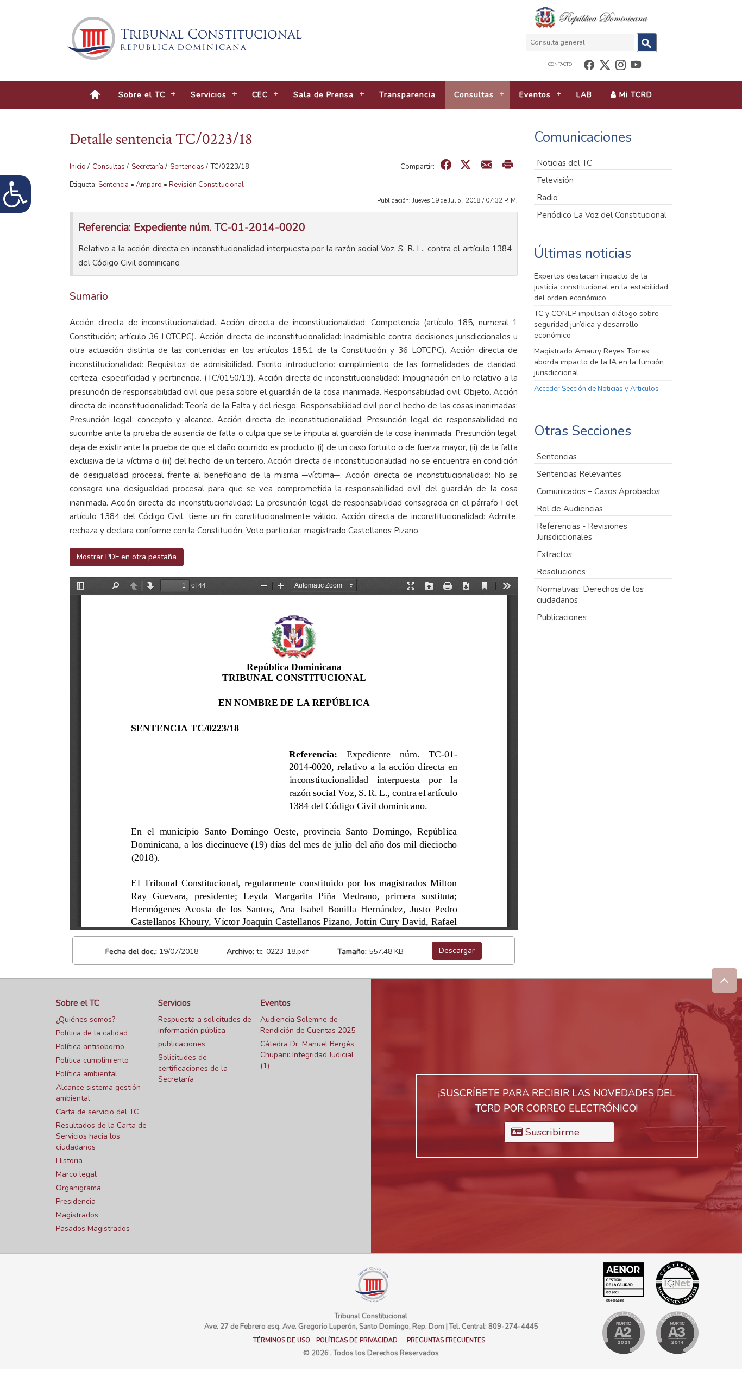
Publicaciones (562, 617)
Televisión (555, 180)
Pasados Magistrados (93, 1228)
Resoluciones (561, 571)
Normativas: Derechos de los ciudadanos (590, 594)
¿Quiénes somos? (85, 1019)
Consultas (108, 167)
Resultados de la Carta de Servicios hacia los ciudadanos (101, 1136)
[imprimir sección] (508, 165)
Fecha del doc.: (131, 951)
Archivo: (240, 951)
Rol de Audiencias (570, 508)
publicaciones (181, 1044)
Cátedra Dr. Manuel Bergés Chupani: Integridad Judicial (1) (307, 1055)
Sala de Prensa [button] (323, 95)
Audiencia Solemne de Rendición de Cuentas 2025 (307, 1024)
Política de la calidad (92, 1033)
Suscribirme (551, 1132)
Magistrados (77, 1215)
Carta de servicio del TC (97, 1112)
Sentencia (113, 185)
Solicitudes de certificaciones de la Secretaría (193, 1068)
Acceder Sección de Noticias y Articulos (596, 389)
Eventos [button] (535, 95)
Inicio (78, 167)
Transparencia (407, 95)
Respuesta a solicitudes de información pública (204, 1024)
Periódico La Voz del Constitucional (601, 215)
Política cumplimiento (92, 1060)
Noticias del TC (564, 162)
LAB (584, 95)
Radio (547, 197)
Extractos (554, 554)
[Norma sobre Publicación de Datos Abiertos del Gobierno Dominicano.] (677, 1333)
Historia (69, 1160)
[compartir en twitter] (465, 165)
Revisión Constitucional (206, 185)
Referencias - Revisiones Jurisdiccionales (582, 531)
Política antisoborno (90, 1046)
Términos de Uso (281, 1340)
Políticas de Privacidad (357, 1340)
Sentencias (187, 167)
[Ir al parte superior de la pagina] (724, 980)
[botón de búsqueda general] (647, 42)
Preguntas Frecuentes (446, 1340)
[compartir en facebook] (446, 165)
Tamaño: (352, 951)
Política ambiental (86, 1074)
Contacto (560, 64)
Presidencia (76, 1201)
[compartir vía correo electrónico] (486, 165)
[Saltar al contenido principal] (186, 38)
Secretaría (147, 167)
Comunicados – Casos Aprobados (598, 491)
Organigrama (78, 1188)
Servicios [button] (209, 95)
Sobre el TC (77, 1002)
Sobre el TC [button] (141, 95)
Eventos (275, 1002)
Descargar (457, 950)
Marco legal (76, 1174)
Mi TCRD (634, 95)
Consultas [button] (474, 95)
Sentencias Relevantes (579, 474)
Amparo (149, 185)
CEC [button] (260, 95)
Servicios (174, 1002)
